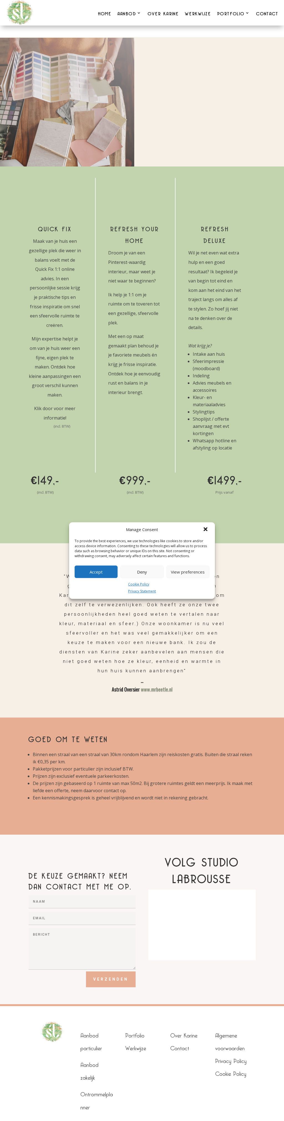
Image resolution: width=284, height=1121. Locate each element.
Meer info (135, 511)
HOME (104, 12)
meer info (45, 511)
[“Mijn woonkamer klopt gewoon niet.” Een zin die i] (229, 907)
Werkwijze (135, 1047)
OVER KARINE (163, 12)
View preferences (188, 572)
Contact (179, 1047)
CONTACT (267, 12)
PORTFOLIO (231, 12)
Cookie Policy (138, 584)
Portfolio (134, 1034)
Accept (96, 572)
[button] (206, 529)
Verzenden (110, 979)
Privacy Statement (142, 591)
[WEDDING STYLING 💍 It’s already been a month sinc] (174, 907)
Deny (142, 572)
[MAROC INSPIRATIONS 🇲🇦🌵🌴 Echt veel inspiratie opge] (174, 939)
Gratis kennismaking (225, 515)
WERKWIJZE (198, 12)
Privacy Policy (231, 1060)
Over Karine (183, 1034)
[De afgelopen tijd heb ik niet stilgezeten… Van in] (229, 939)
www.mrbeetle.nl (157, 689)
